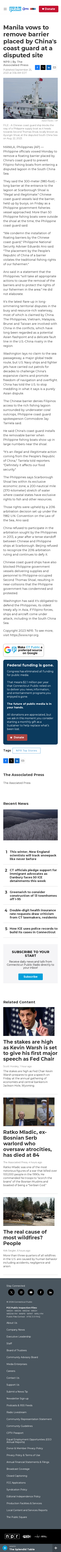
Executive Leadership (19, 1336)
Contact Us (13, 1378)
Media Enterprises (17, 1364)
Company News (16, 1330)
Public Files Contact (16, 1316)
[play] (5, 1548)
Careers (11, 1371)
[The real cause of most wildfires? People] (28, 1211)
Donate (50, 9)
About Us (12, 1323)
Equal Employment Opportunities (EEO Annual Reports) (29, 1441)
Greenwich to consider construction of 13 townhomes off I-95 (33, 895)
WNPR (22, 1313)
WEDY (34, 1310)
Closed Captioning (17, 1476)
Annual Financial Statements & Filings (28, 1462)
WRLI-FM (38, 1313)
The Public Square (17, 1517)
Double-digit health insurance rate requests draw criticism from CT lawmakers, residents (33, 914)
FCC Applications (16, 1483)
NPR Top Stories (26, 750)
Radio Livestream (17, 1412)
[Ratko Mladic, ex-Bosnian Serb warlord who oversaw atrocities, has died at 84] (28, 1112)
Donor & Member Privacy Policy (25, 1448)
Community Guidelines (20, 1426)
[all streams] (56, 1548)
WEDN (17, 1310)
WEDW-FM (12, 1313)
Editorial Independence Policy (24, 1496)
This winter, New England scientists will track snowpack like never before (33, 855)
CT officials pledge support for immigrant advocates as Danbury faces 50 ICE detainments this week (33, 876)
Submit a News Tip (17, 1392)
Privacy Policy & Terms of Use (23, 1455)
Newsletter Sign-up (18, 1398)
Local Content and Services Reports (27, 1510)
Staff (9, 1343)
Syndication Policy (17, 1489)
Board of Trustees (17, 1350)
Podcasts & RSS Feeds (19, 1405)
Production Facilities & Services (24, 1503)
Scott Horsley (11, 1066)
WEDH (10, 1310)
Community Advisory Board (22, 1357)
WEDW (26, 1310)
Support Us (13, 1385)
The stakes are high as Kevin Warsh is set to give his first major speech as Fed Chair (30, 1050)
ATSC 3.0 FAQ (33, 1316)
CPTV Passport (15, 1433)
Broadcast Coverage (18, 1469)
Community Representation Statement (29, 1419)
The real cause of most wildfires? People (25, 1237)
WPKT (30, 1313)
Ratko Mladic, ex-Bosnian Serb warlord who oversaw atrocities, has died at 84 (27, 1143)
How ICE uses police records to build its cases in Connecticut (34, 930)
